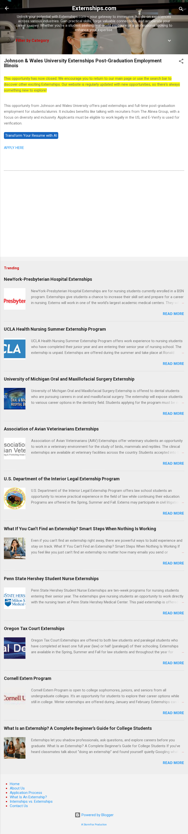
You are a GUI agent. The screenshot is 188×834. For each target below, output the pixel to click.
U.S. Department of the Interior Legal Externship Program (62, 478)
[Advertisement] (94, 214)
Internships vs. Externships (31, 801)
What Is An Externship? (28, 797)
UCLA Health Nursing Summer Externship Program (55, 329)
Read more (173, 314)
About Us (17, 788)
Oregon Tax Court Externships (34, 628)
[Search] (181, 9)
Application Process (26, 792)
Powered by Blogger (97, 815)
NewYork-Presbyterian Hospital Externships (48, 279)
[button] (181, 62)
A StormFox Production (94, 824)
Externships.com (94, 8)
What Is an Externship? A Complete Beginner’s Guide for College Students (78, 728)
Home (15, 784)
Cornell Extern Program (27, 678)
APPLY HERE (14, 148)
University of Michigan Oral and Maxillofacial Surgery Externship (69, 379)
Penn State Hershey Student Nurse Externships (51, 578)
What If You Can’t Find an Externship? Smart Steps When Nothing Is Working (80, 528)
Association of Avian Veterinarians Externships (51, 428)
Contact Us (19, 806)
